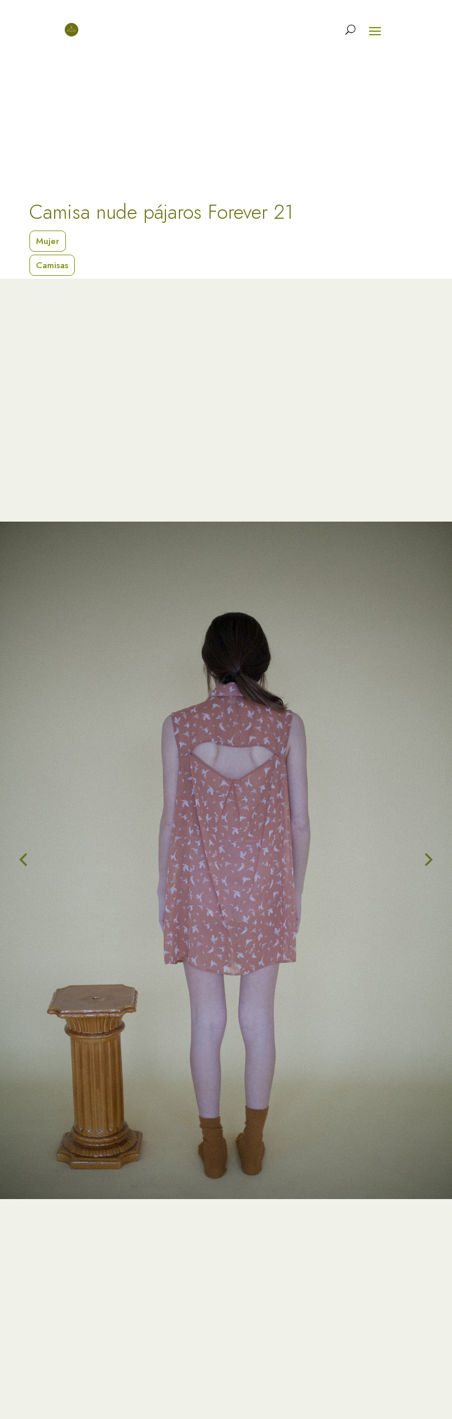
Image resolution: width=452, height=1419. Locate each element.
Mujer (47, 241)
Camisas (52, 265)
